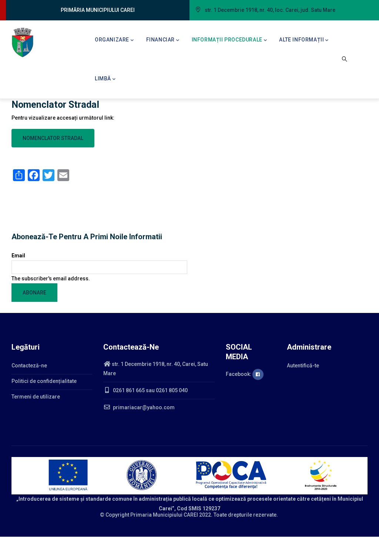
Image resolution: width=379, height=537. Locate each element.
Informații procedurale (227, 40)
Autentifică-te (303, 365)
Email (18, 256)
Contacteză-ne (29, 365)
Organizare (112, 40)
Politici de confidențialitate (44, 381)
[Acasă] (22, 42)
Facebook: (239, 374)
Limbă (103, 78)
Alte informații (301, 40)
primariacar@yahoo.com (143, 407)
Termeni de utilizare (35, 397)
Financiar (160, 40)
